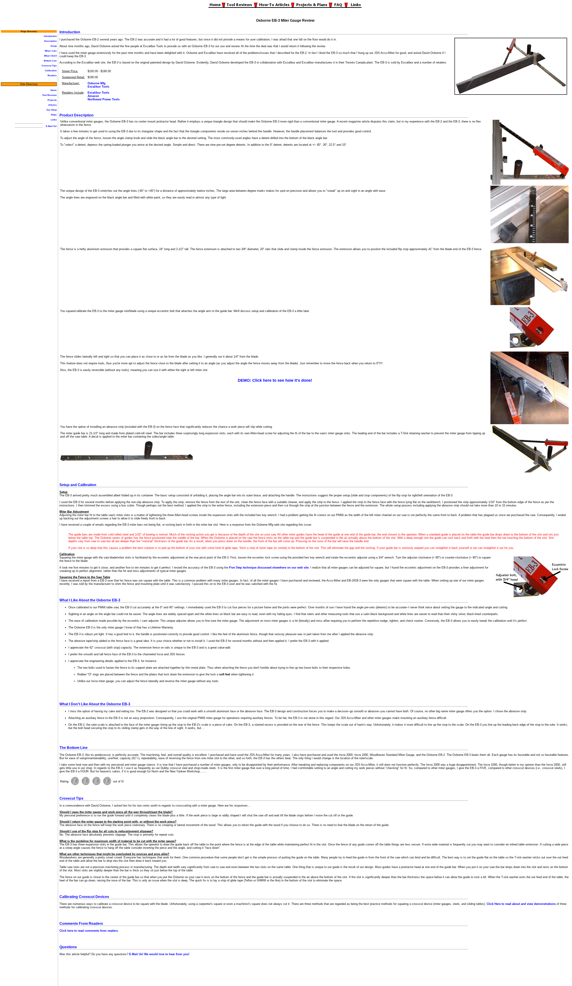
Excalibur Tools (98, 86)
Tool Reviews (49, 95)
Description (50, 41)
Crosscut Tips (49, 65)
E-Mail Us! (51, 126)
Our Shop (51, 110)
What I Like (51, 51)
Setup (53, 46)
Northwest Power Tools (104, 99)
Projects (52, 100)
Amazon (93, 96)
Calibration (51, 70)
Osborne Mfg (96, 83)
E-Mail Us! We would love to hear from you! (159, 954)
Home (53, 90)
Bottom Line (50, 60)
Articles (52, 105)
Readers (52, 75)
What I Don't (50, 56)
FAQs (54, 115)
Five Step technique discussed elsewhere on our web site (269, 567)
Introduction (50, 36)
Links (54, 119)
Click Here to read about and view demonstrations (521, 904)
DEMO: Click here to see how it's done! (275, 380)
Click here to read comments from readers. (89, 930)
